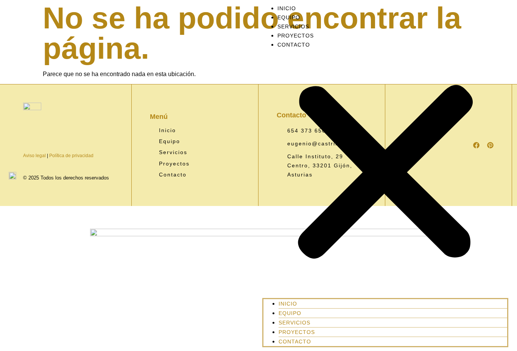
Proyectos (295, 36)
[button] (385, 173)
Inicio (286, 8)
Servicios (293, 26)
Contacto (293, 45)
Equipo (288, 17)
